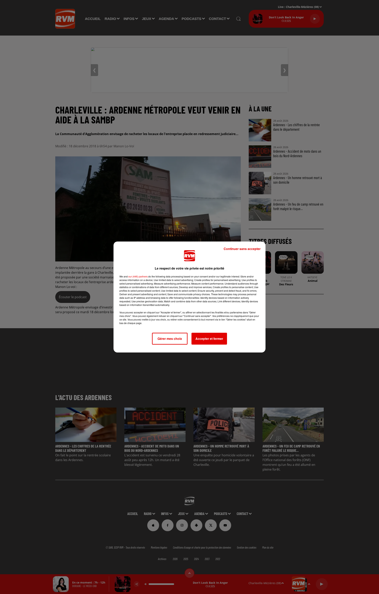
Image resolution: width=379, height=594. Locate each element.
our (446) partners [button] (138, 276)
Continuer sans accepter (242, 248)
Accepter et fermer (209, 338)
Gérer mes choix (170, 338)
